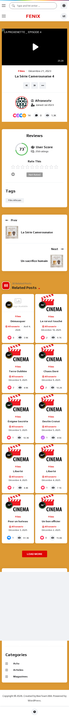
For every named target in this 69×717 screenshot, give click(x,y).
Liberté (18, 471)
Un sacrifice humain (34, 261)
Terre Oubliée (18, 371)
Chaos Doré (51, 371)
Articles (18, 669)
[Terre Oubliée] (18, 353)
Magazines (20, 676)
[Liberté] (18, 453)
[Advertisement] (34, 606)
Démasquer (17, 321)
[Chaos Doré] (51, 353)
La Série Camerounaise (37, 232)
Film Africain (14, 200)
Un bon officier (51, 521)
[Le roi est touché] (51, 303)
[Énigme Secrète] (18, 403)
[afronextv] (21, 102)
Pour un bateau (18, 521)
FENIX (33, 16)
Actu (16, 663)
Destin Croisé (51, 421)
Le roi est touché (51, 321)
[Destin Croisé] (51, 403)
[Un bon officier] (51, 503)
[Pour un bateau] (18, 503)
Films (21, 71)
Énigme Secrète (18, 421)
